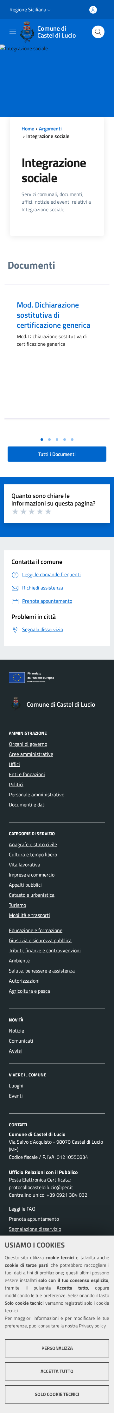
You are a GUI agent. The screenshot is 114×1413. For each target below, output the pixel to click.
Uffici (14, 764)
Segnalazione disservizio (35, 1229)
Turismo (17, 905)
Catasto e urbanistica (31, 895)
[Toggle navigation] (12, 31)
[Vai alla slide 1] (42, 439)
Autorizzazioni (24, 981)
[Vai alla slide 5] (72, 439)
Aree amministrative (31, 754)
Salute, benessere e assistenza (42, 970)
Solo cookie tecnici (57, 1394)
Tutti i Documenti (57, 454)
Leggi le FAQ (22, 1208)
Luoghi (16, 1085)
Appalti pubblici (25, 885)
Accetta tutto (57, 1371)
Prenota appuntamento (34, 1219)
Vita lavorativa (24, 864)
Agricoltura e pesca (29, 991)
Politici (16, 784)
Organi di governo (28, 744)
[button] (49, 10)
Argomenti (50, 128)
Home (28, 128)
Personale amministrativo (36, 794)
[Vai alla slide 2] (49, 439)
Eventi (16, 1095)
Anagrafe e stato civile (33, 844)
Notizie (16, 1030)
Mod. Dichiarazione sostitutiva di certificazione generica (53, 315)
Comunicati (21, 1041)
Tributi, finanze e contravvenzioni (45, 950)
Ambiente (19, 960)
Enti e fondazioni (27, 774)
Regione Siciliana (28, 9)
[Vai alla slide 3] (57, 439)
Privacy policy (92, 1325)
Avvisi (15, 1051)
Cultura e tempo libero (33, 854)
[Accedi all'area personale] (93, 9)
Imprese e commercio (31, 874)
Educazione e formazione (35, 930)
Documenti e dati (27, 804)
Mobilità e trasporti (29, 915)
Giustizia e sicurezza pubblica (40, 940)
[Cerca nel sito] (98, 32)
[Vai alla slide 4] (64, 439)
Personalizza (57, 1348)
